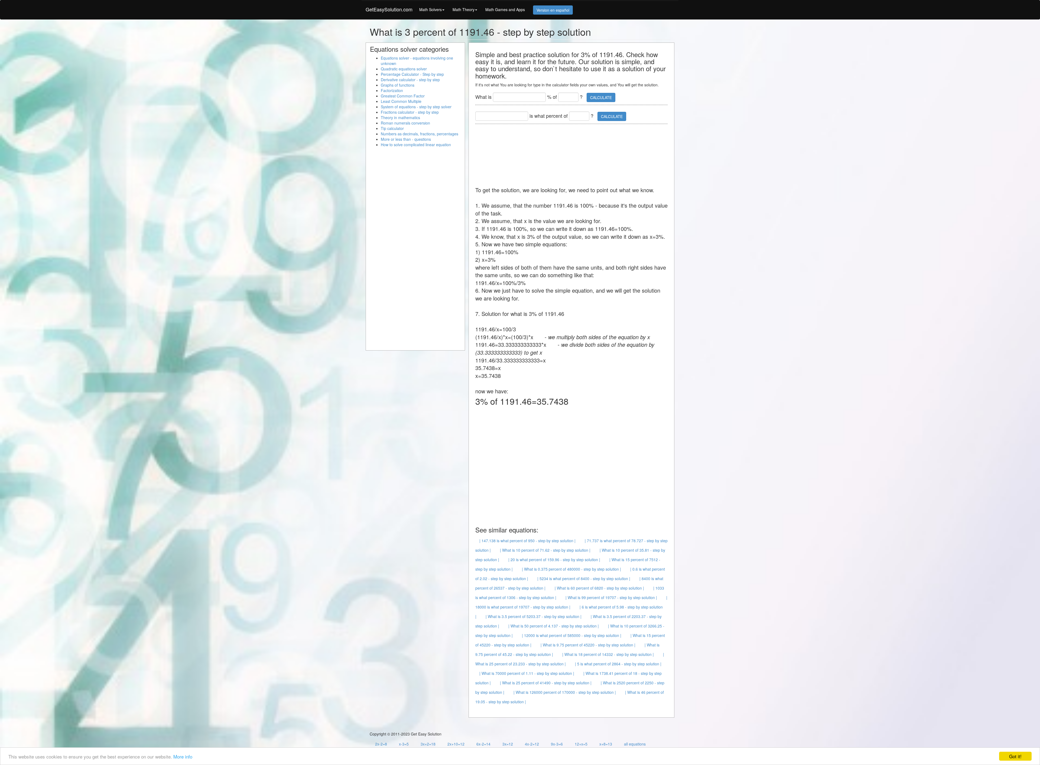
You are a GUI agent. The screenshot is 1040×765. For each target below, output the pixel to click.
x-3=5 (404, 744)
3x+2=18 (428, 744)
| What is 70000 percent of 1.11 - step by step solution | (526, 673)
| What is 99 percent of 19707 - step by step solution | (611, 597)
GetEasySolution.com (389, 9)
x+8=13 (605, 744)
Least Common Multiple (401, 101)
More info (182, 756)
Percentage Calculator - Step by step (412, 74)
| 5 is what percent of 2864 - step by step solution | (618, 663)
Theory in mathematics (400, 117)
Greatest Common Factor (403, 96)
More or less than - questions (406, 139)
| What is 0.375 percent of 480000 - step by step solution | (571, 569)
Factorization (392, 90)
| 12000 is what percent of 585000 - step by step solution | (571, 635)
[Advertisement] (573, 152)
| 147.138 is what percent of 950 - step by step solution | (527, 540)
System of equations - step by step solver (416, 106)
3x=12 (507, 744)
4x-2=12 (532, 744)
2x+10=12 (455, 744)
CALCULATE (601, 97)
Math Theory (463, 9)
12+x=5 (581, 744)
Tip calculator (392, 128)
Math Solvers (430, 9)
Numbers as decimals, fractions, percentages (419, 133)
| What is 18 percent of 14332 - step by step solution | (608, 654)
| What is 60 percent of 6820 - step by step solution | (599, 588)
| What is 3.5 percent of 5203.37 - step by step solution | (533, 616)
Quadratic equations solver (404, 68)
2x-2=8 (381, 744)
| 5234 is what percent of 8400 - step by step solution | (583, 578)
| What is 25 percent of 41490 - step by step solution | (546, 682)
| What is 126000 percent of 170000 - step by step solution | (565, 692)
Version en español (553, 10)
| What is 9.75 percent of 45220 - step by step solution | (588, 645)
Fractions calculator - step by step (410, 112)
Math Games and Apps (505, 9)
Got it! (1015, 756)
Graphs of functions (397, 85)
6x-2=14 (483, 744)
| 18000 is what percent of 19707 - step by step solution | (571, 602)
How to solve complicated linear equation (416, 144)
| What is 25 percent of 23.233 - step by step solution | (569, 659)
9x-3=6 (557, 744)
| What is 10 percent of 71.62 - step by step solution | (545, 550)
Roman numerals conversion (405, 123)
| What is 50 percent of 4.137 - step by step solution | (553, 626)
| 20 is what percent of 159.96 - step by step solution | (554, 559)
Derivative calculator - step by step (410, 79)
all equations (635, 744)
